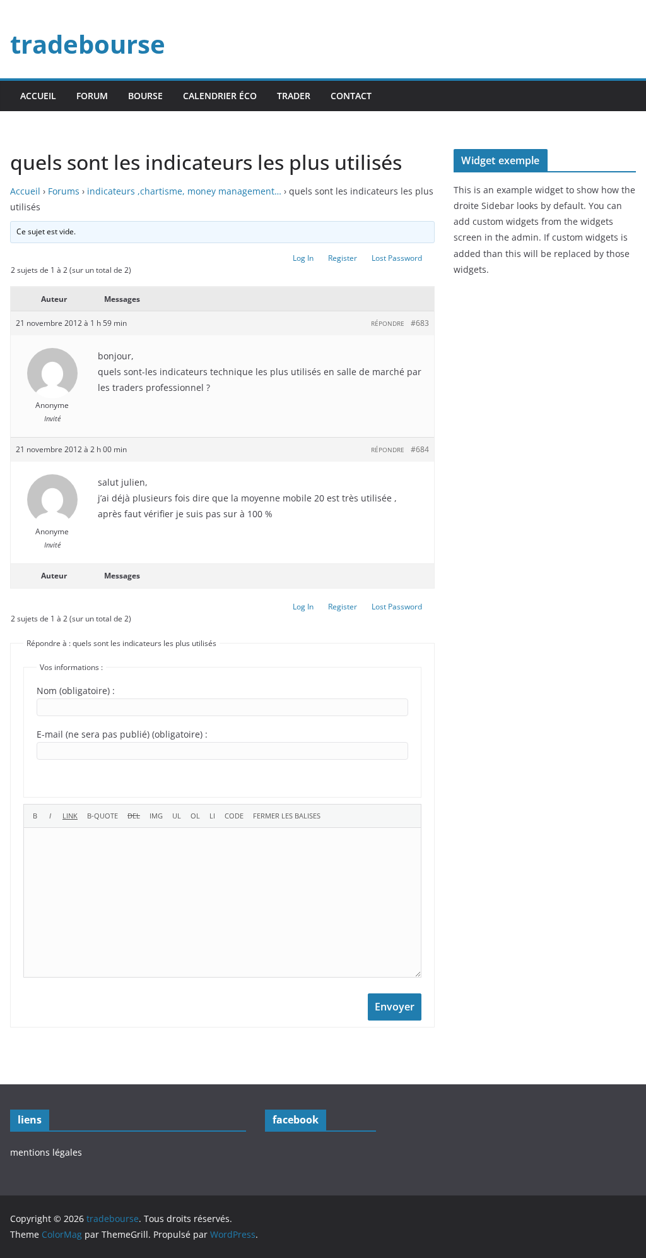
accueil (38, 96)
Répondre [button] (387, 323)
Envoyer (394, 1007)
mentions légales (46, 1152)
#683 (420, 323)
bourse (145, 96)
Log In (303, 258)
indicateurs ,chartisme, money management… (184, 191)
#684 (420, 449)
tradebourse (87, 44)
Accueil (25, 191)
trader (293, 96)
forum (92, 96)
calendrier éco (220, 96)
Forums (63, 191)
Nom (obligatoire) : (76, 691)
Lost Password (397, 258)
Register (342, 258)
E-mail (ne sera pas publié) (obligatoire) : (122, 734)
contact (351, 96)
